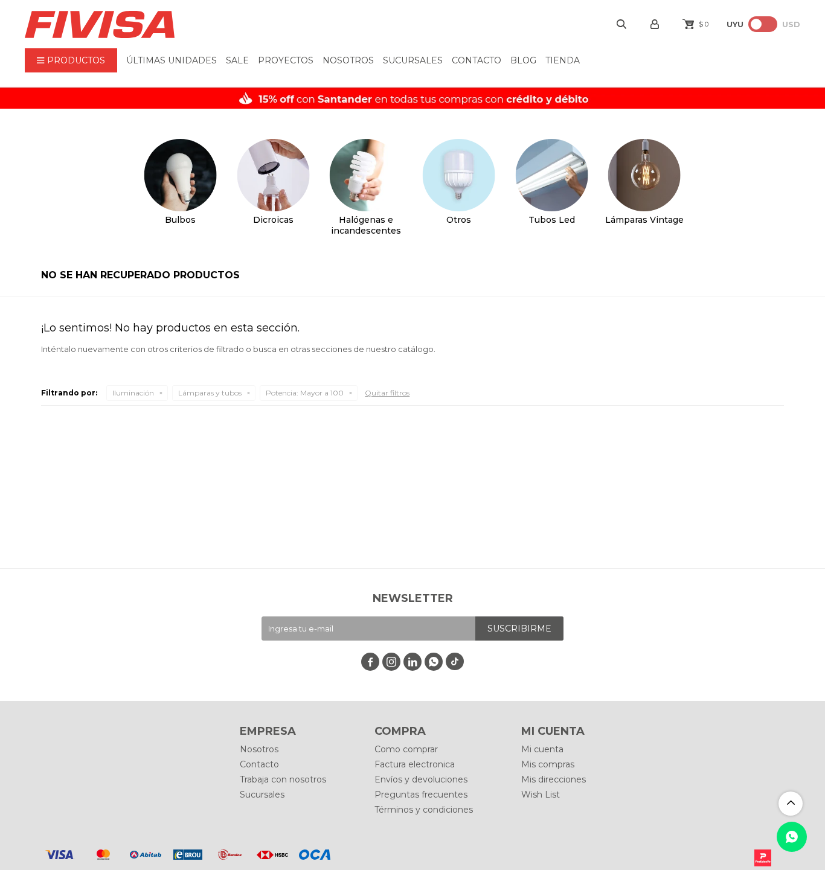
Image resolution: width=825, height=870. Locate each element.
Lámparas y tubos (210, 392)
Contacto (476, 60)
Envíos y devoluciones (420, 779)
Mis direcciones (553, 779)
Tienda (562, 60)
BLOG (523, 60)
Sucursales (413, 60)
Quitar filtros (387, 392)
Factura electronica (414, 764)
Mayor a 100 (305, 392)
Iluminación (133, 392)
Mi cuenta (542, 749)
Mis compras (547, 764)
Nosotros (348, 60)
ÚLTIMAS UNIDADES (171, 60)
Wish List (540, 794)
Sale (237, 60)
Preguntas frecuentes (420, 794)
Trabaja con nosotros (283, 779)
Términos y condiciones (423, 809)
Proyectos (285, 60)
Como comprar (406, 749)
